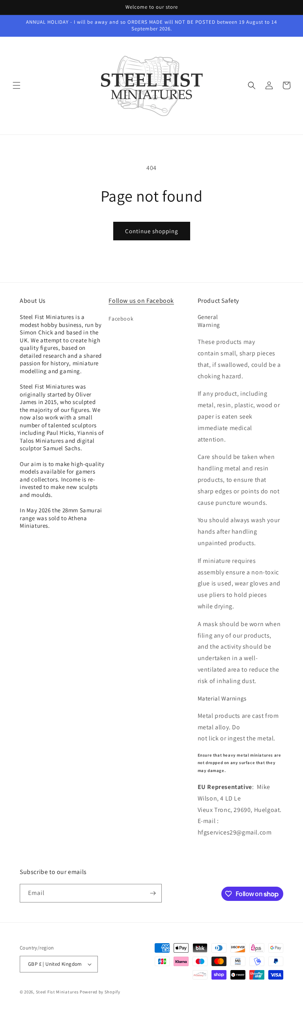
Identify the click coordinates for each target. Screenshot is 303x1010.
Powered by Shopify (100, 992)
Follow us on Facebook (141, 300)
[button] (16, 85)
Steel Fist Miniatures (57, 992)
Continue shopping (151, 231)
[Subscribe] (152, 893)
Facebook (120, 318)
